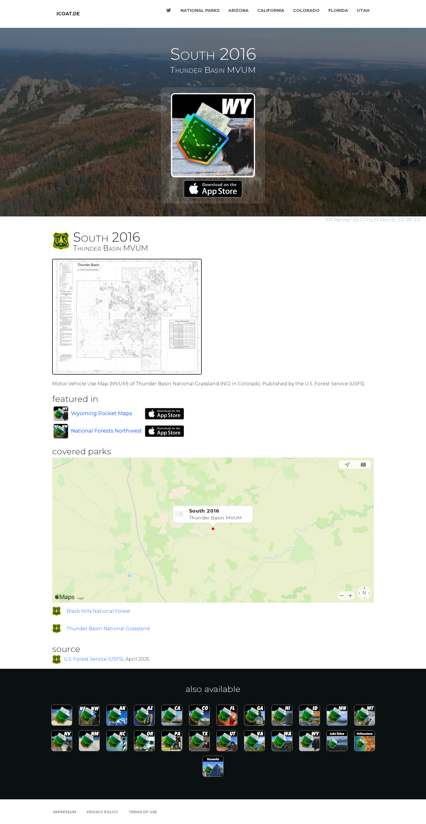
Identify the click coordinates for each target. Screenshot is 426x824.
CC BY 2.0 (409, 220)
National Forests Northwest (106, 431)
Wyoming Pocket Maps (101, 413)
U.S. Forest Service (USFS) (93, 659)
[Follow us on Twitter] (168, 10)
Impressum (64, 812)
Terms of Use (143, 812)
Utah (363, 10)
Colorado (306, 10)
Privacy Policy (102, 812)
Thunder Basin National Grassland (108, 628)
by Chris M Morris (360, 220)
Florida (338, 10)
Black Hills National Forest (98, 611)
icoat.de (68, 14)
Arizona (238, 10)
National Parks (200, 10)
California (270, 10)
